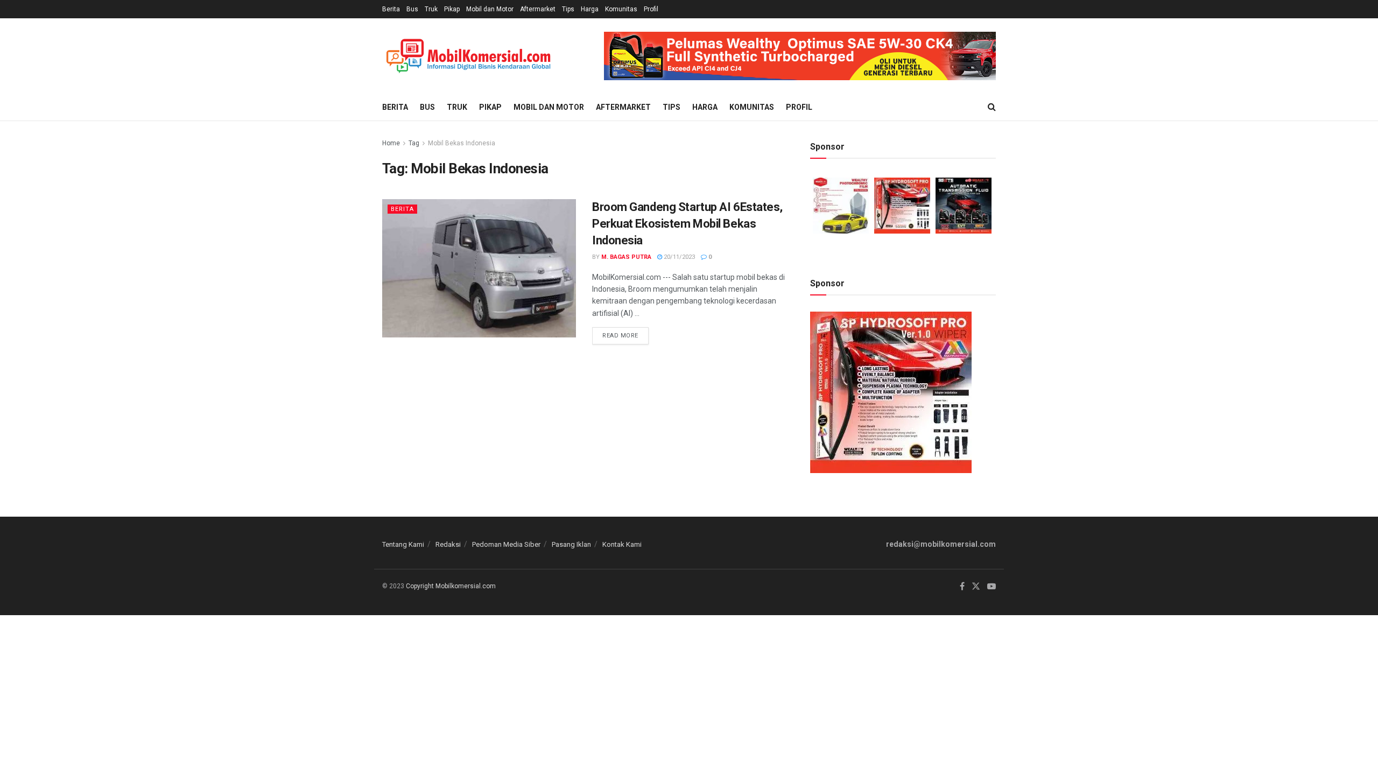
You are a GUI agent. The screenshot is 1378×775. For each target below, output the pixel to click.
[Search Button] (992, 107)
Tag (414, 143)
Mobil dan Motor (490, 9)
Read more (625, 333)
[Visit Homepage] (468, 56)
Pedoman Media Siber (506, 544)
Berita (391, 9)
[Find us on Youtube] (991, 586)
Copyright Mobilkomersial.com (451, 586)
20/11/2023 (678, 256)
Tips (568, 9)
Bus (412, 9)
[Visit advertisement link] (800, 56)
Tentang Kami (403, 544)
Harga (590, 9)
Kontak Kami (622, 544)
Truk (431, 9)
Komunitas (621, 9)
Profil (651, 9)
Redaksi (448, 544)
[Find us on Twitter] (976, 586)
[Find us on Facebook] (962, 586)
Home (391, 143)
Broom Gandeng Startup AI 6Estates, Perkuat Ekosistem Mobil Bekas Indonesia (687, 223)
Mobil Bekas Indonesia (461, 143)
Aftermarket (538, 9)
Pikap (452, 9)
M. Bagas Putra (626, 256)
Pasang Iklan (571, 544)
